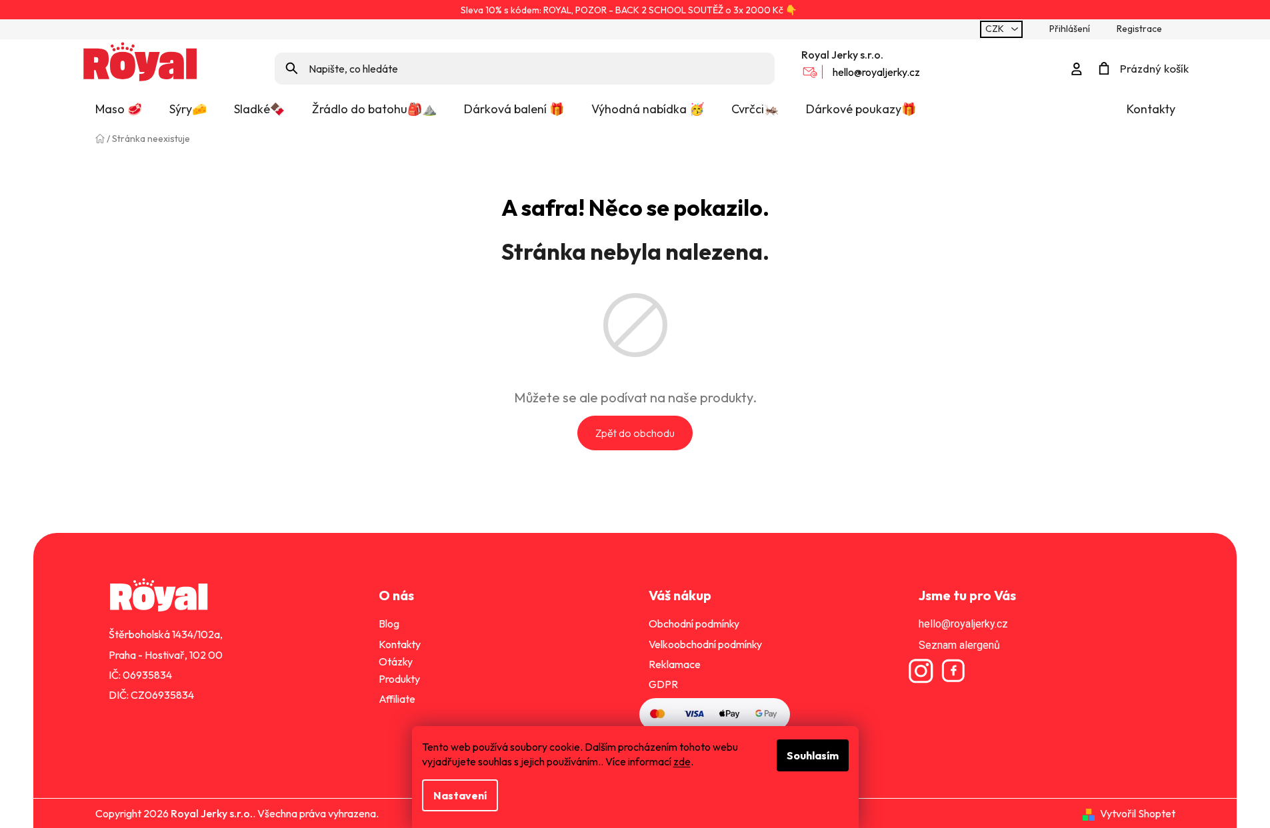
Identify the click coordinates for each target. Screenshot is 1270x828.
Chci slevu (635, 490)
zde (682, 761)
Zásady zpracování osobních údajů (635, 515)
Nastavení (460, 795)
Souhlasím (813, 755)
